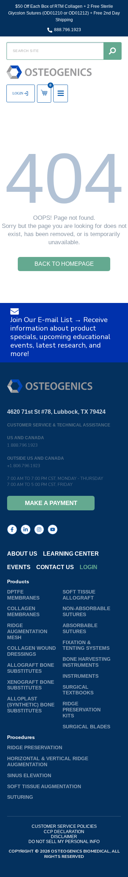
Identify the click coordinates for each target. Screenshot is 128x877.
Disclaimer (64, 836)
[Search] (112, 50)
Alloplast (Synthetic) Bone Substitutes (30, 704)
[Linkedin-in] (26, 529)
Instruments (80, 676)
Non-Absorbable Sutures (86, 611)
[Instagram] (39, 529)
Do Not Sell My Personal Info (64, 841)
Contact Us (55, 567)
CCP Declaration (64, 831)
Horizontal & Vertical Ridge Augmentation (47, 761)
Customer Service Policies (64, 826)
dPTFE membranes (23, 595)
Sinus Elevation (29, 775)
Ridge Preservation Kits (82, 709)
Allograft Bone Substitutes (30, 668)
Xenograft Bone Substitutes (30, 685)
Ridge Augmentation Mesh (27, 631)
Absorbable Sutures (80, 628)
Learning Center (71, 554)
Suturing (20, 797)
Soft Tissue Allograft (79, 595)
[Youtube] (53, 529)
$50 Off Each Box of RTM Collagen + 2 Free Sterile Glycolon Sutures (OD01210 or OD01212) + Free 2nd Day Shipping (64, 13)
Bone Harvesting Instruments (87, 662)
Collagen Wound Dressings (31, 651)
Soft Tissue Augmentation (44, 786)
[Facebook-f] (12, 529)
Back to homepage (64, 264)
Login (88, 567)
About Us (22, 554)
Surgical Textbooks (78, 690)
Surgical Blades (86, 726)
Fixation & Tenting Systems (86, 645)
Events (19, 567)
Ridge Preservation (34, 747)
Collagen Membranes (23, 611)
